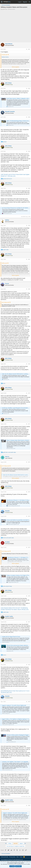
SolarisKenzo (8, 43)
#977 (29, 621)
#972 (29, 462)
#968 (29, 289)
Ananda (7, 511)
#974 (29, 516)
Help (17, 857)
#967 (29, 259)
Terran (7, 283)
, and (9, 452)
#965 (29, 188)
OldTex (7, 220)
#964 (29, 151)
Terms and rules (4, 857)
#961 (29, 49)
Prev (10, 843)
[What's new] (29, 1)
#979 (29, 701)
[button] (1, 2)
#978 (29, 664)
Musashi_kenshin (10, 111)
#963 (29, 117)
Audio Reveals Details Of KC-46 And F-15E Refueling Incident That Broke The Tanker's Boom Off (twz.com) (15, 608)
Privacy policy (12, 857)
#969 (29, 364)
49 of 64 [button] (15, 843)
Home (21, 857)
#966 (29, 225)
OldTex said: (4, 263)
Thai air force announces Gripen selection (17, 645)
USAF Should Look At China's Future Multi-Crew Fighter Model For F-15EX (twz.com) (15, 175)
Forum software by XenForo (12, 859)
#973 (29, 491)
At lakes (7, 542)
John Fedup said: (5, 302)
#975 (29, 547)
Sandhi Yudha (9, 616)
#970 (29, 393)
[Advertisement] (15, 26)
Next (21, 843)
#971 (29, 424)
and (7, 178)
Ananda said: (4, 54)
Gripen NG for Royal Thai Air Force (11, 636)
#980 (29, 805)
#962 (29, 88)
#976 (29, 596)
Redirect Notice (5, 57)
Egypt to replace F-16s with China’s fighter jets (14, 705)
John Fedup (8, 83)
